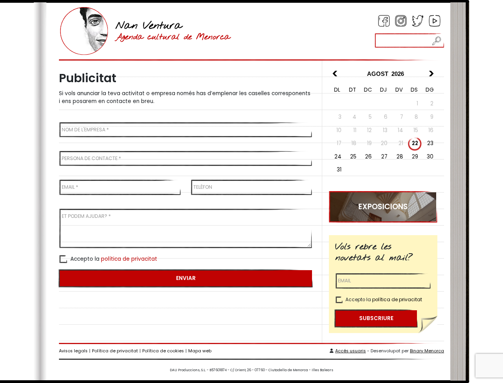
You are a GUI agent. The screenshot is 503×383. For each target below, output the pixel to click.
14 (400, 130)
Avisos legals (73, 351)
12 (369, 130)
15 (415, 130)
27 (384, 156)
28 (400, 156)
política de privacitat (129, 259)
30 (430, 156)
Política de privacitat (115, 351)
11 (354, 130)
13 (385, 130)
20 (384, 143)
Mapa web (199, 351)
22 (415, 143)
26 (368, 156)
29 (415, 156)
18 (353, 143)
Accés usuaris (350, 351)
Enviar (186, 278)
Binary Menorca (427, 351)
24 (337, 156)
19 (369, 143)
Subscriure (376, 318)
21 (400, 143)
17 (339, 143)
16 (430, 130)
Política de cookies (163, 351)
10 (338, 130)
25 (353, 156)
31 (339, 169)
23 (430, 143)
